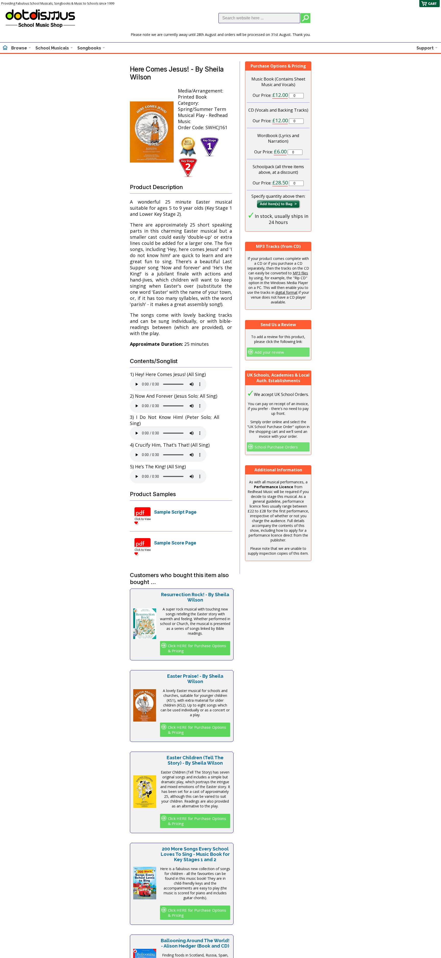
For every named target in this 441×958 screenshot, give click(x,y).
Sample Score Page (175, 542)
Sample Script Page (175, 512)
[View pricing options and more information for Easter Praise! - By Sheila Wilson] (144, 720)
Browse (19, 48)
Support (425, 48)
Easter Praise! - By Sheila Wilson (195, 678)
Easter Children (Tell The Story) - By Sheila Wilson (195, 760)
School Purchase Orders (276, 446)
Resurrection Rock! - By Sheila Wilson (195, 597)
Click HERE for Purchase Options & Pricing (197, 648)
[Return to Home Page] (5, 48)
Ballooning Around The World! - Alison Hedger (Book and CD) (195, 943)
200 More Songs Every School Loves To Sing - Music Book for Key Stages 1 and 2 (195, 854)
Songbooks (89, 48)
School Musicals (52, 48)
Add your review (269, 352)
